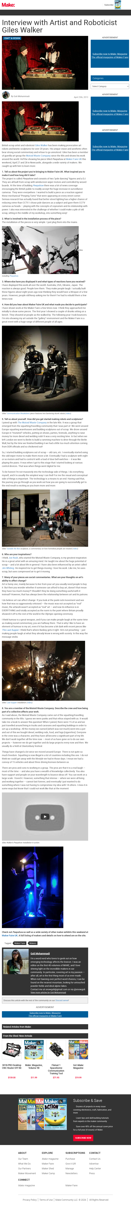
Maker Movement (27, 1173)
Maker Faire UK (74, 159)
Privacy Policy (30, 1199)
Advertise (94, 1163)
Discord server (62, 1000)
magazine (50, 1158)
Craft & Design (12, 38)
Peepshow (38, 185)
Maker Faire (19, 943)
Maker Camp (48, 1173)
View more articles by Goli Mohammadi (48, 992)
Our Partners (24, 1168)
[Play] (45, 817)
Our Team (23, 1158)
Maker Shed (48, 1168)
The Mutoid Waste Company (32, 422)
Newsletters (72, 1173)
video (68, 413)
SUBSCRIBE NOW (83, 1137)
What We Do (24, 1163)
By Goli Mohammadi (20, 96)
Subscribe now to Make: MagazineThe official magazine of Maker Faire (45, 1014)
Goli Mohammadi (40, 953)
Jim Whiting (8, 568)
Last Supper (12, 702)
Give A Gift (71, 1163)
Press (92, 1173)
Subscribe (108, 4)
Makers (33, 943)
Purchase (70, 1158)
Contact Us (94, 1158)
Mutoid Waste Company (38, 155)
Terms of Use (46, 1199)
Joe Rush (13, 557)
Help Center (95, 1168)
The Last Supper (10, 629)
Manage (70, 1168)
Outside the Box (13, 548)
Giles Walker (41, 145)
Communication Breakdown (18, 413)
